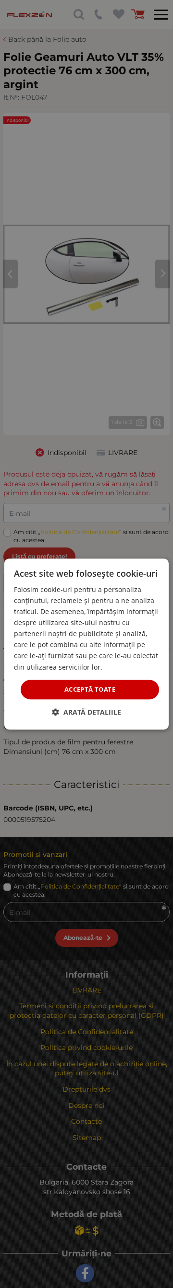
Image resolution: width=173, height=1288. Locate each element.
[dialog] (86, 644)
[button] (86, 712)
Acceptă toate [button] (89, 689)
